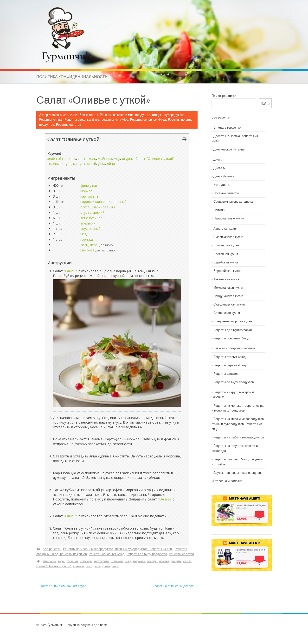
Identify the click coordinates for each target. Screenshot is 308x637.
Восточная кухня (225, 253)
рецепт (176, 561)
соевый (78, 566)
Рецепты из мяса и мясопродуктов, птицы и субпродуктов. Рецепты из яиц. (118, 548)
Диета (217, 159)
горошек (72, 561)
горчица (87, 239)
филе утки (88, 185)
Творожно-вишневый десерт (175, 585)
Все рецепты (88, 114)
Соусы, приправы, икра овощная (237, 472)
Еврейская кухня (225, 262)
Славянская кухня (226, 312)
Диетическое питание (228, 149)
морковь (87, 191)
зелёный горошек (61, 158)
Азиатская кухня (225, 228)
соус (89, 566)
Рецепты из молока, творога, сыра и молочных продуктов (237, 408)
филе (106, 566)
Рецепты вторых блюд (229, 356)
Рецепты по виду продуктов (147, 553)
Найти (265, 103)
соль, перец (90, 245)
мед (117, 158)
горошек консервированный (103, 201)
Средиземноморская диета (233, 201)
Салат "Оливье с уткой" (154, 158)
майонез (105, 158)
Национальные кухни (228, 218)
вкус (61, 561)
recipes (54, 114)
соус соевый (86, 163)
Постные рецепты (226, 193)
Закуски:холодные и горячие (234, 348)
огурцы (128, 158)
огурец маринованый (97, 207)
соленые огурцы (60, 163)
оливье (164, 561)
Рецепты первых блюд (229, 365)
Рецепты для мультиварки (232, 329)
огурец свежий (92, 212)
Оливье (71, 271)
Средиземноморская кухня (232, 321)
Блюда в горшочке (227, 127)
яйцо (111, 163)
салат (187, 561)
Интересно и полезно (227, 480)
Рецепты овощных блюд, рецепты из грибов (96, 119)
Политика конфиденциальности (72, 76)
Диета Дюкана (223, 176)
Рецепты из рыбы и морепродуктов (238, 437)
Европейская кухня (227, 270)
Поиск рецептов (224, 95)
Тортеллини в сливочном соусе (61, 585)
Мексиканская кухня (228, 287)
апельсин (88, 223)
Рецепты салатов (68, 124)
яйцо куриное (91, 218)
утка (101, 163)
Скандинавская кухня (229, 304)
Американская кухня (228, 236)
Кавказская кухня (226, 279)
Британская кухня (226, 245)
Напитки (219, 209)
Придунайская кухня (228, 296)
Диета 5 (219, 167)
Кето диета (221, 184)
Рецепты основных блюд (148, 119)
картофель (87, 158)
